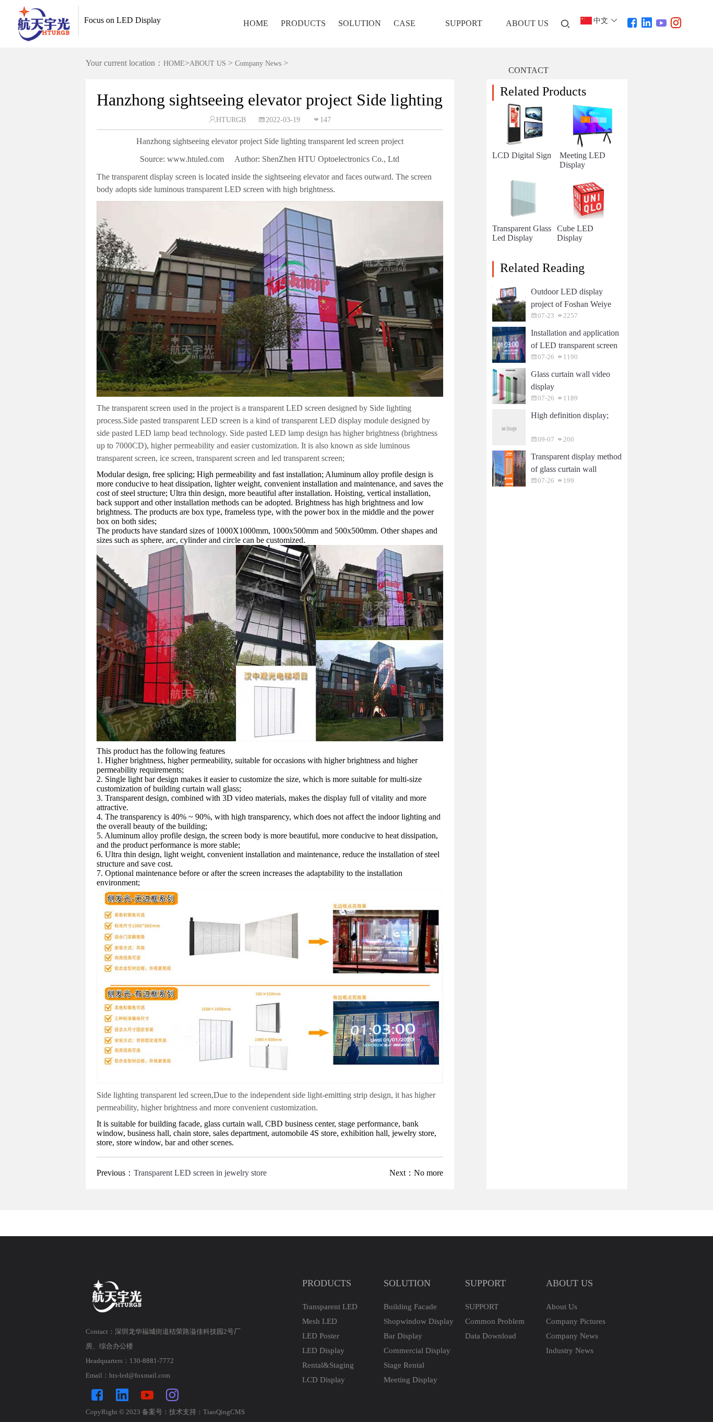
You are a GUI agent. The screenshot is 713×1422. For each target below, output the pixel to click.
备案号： (155, 1412)
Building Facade (410, 1306)
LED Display (323, 1350)
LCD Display (323, 1380)
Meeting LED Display (582, 160)
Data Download (490, 1336)
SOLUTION (359, 23)
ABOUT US (527, 23)
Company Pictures (575, 1321)
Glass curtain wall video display (570, 380)
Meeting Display (410, 1380)
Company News (258, 63)
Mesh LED (319, 1321)
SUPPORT (463, 23)
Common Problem (495, 1321)
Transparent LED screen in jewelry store (200, 1172)
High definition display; (570, 415)
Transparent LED (330, 1306)
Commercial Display (417, 1350)
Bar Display (403, 1336)
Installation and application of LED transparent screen (575, 339)
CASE (404, 23)
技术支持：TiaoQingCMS (207, 1412)
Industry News (569, 1350)
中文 (600, 21)
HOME (255, 23)
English (600, 30)
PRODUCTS (303, 23)
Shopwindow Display (419, 1321)
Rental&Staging (328, 1365)
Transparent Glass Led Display (521, 233)
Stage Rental (404, 1365)
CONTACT (528, 70)
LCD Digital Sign (521, 155)
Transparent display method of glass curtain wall (576, 462)
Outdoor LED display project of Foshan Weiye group (571, 299)
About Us (561, 1306)
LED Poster (320, 1336)
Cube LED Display (575, 233)
